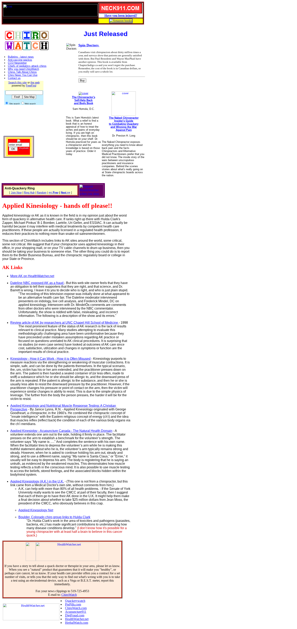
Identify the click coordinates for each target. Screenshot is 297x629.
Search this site (17, 82)
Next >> (65, 192)
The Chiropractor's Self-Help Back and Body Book (83, 100)
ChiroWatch (69, 594)
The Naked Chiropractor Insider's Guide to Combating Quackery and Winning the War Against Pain (124, 123)
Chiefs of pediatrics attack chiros (27, 65)
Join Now (16, 192)
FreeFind (31, 85)
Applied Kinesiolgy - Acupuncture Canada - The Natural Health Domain (61, 431)
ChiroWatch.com (76, 608)
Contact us (14, 78)
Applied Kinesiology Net (35, 510)
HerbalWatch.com (76, 622)
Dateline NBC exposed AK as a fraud (37, 283)
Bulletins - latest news (21, 56)
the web (35, 82)
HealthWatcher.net (76, 619)
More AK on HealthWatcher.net (32, 276)
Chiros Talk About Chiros (22, 72)
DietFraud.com (74, 615)
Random (41, 192)
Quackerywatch (75, 600)
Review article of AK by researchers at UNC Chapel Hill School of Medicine (64, 322)
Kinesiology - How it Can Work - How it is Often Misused (50, 358)
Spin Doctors (88, 45)
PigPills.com (73, 604)
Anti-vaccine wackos (20, 59)
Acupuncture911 (75, 611)
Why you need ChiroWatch (23, 68)
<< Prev (53, 192)
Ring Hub (29, 192)
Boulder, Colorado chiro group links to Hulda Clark (54, 517)
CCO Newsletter (17, 62)
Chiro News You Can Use (22, 75)
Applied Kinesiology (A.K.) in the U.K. (37, 481)
